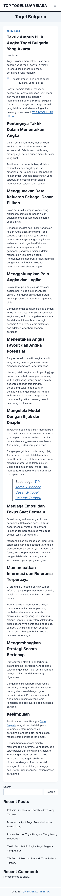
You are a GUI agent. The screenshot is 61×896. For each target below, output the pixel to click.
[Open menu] (55, 5)
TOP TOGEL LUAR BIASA (35, 891)
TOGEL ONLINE (13, 31)
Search (7, 786)
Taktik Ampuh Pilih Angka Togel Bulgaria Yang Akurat (27, 43)
